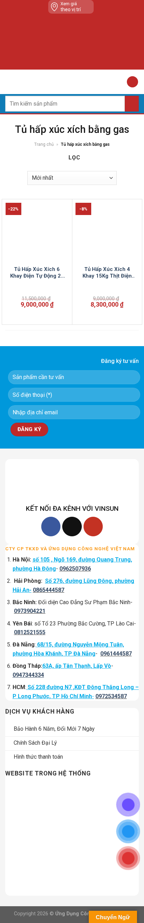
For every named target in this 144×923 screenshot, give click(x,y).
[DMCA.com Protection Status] (73, 42)
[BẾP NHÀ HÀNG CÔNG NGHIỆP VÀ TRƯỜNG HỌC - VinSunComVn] (72, 82)
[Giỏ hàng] (132, 82)
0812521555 (29, 632)
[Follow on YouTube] (93, 526)
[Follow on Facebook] (50, 526)
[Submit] (132, 104)
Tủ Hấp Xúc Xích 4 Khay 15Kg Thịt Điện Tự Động (107, 273)
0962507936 (75, 568)
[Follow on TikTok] (71, 526)
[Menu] (9, 81)
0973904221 (29, 611)
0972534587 (111, 696)
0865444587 (48, 590)
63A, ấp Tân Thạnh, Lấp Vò (76, 666)
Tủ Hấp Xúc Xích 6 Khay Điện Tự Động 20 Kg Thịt (37, 273)
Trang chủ (44, 144)
